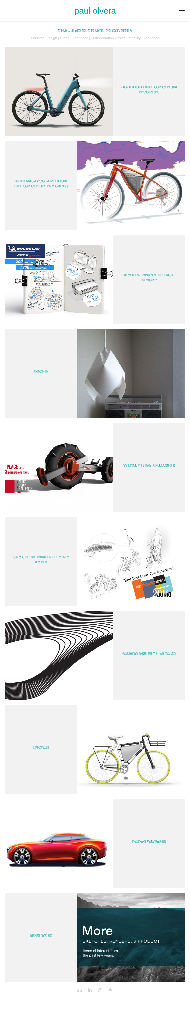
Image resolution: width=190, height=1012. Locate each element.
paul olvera (95, 10)
